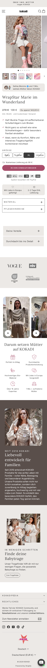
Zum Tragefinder (12, 575)
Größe (7, 150)
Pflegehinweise (14, 209)
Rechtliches (10, 601)
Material (10, 202)
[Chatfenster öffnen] (41, 662)
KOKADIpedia (10, 595)
